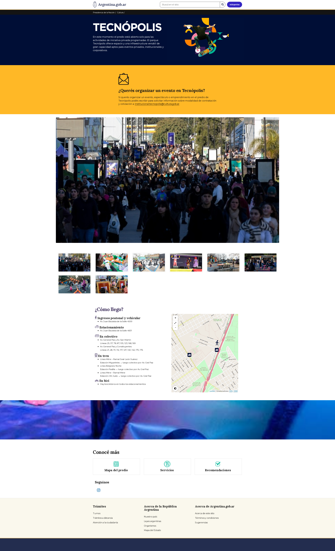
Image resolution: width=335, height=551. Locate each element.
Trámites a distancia (103, 518)
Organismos (150, 526)
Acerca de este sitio (204, 513)
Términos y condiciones (207, 518)
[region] (175, 322)
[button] (72, 146)
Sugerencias (201, 522)
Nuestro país (150, 516)
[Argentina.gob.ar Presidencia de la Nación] (109, 4)
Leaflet (212, 391)
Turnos (96, 513)
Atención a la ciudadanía (105, 522)
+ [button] (175, 317)
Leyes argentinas (152, 521)
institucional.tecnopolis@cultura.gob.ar (157, 104)
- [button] (175, 327)
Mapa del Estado (152, 530)
